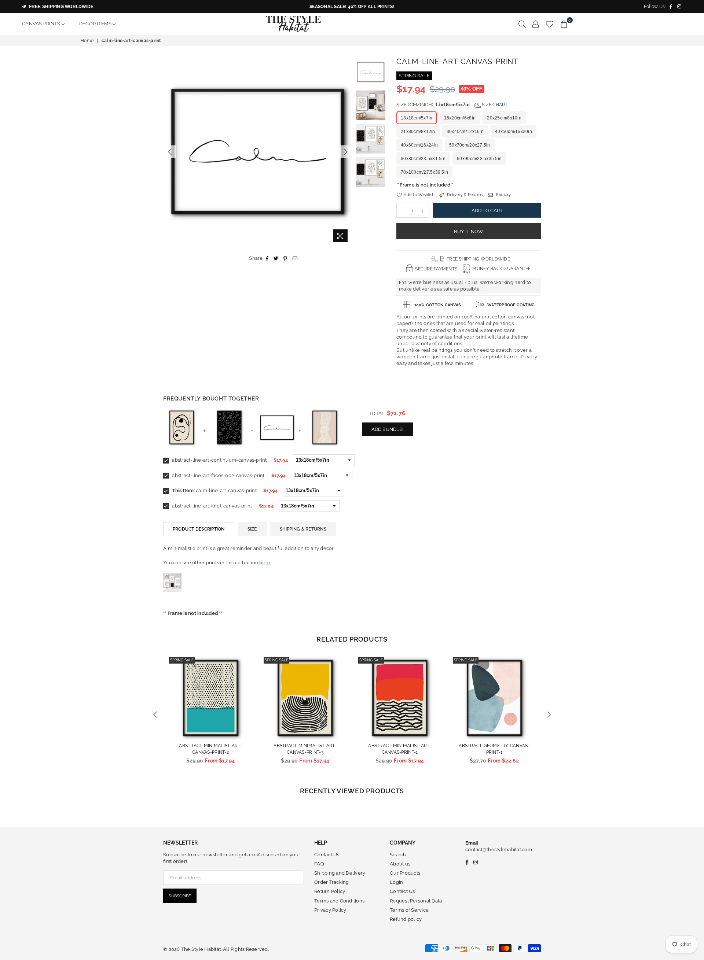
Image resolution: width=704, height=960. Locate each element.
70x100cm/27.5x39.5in (424, 172)
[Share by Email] (295, 258)
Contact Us (327, 854)
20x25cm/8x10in (504, 118)
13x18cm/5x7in (416, 118)
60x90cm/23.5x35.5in (479, 158)
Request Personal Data (416, 901)
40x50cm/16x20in (513, 131)
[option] (257, 151)
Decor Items (96, 23)
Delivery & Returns (464, 194)
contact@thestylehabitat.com (498, 849)
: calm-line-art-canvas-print (214, 490)
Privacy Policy (330, 910)
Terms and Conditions (339, 901)
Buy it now (469, 231)
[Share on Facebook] (267, 258)
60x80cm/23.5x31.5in (423, 158)
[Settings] (535, 23)
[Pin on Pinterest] (285, 258)
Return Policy (329, 891)
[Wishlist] (549, 23)
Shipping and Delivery (339, 873)
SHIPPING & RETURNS (303, 529)
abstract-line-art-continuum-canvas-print (219, 460)
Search (398, 854)
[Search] (522, 23)
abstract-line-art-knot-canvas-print (211, 506)
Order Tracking (331, 882)
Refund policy (406, 919)
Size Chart (494, 104)
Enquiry (503, 194)
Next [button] (345, 151)
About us (400, 864)
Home (87, 40)
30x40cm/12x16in (465, 131)
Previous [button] (169, 151)
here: (264, 562)
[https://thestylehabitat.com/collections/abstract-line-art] (172, 599)
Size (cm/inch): (452, 104)
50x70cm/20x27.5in (469, 145)
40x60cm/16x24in (419, 145)
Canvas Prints (42, 23)
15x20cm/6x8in (460, 118)
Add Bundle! (387, 429)
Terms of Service (409, 910)
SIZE (252, 529)
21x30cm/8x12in (418, 131)
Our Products (405, 873)
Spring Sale (182, 660)
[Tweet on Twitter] (276, 258)
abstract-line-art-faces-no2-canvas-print (218, 475)
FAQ (319, 864)
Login (396, 882)
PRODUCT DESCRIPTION (199, 529)
